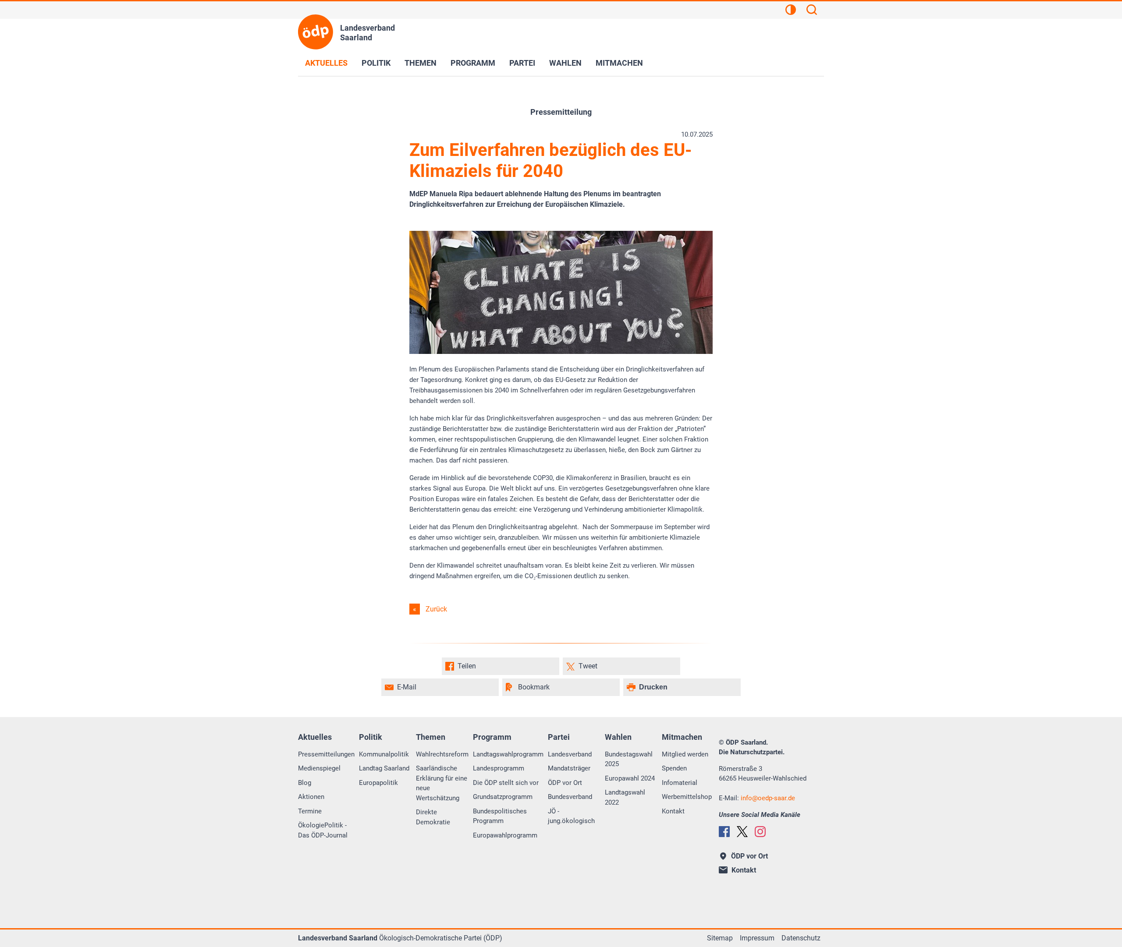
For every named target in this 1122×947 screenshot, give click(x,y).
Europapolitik (378, 783)
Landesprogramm (498, 768)
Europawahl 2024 (630, 778)
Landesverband (570, 754)
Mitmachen (619, 62)
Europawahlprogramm (505, 835)
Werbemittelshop (687, 797)
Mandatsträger (569, 768)
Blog (304, 783)
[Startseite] (315, 31)
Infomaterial (679, 783)
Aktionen (311, 797)
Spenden (674, 768)
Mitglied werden (685, 754)
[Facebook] (724, 831)
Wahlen (565, 62)
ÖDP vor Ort (565, 783)
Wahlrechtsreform (442, 754)
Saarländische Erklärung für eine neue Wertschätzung (441, 783)
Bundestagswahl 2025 (629, 759)
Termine (310, 811)
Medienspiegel (319, 768)
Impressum (757, 938)
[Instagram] (760, 831)
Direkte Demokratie (433, 817)
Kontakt (673, 811)
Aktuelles (326, 62)
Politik (376, 62)
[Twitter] (742, 831)
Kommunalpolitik (384, 754)
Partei (522, 62)
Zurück (436, 609)
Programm (473, 62)
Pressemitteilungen (326, 754)
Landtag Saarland (384, 768)
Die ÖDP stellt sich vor (506, 783)
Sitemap (720, 938)
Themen (421, 62)
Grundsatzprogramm (503, 797)
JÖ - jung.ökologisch (571, 816)
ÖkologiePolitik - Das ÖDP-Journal (323, 830)
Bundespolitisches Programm (500, 816)
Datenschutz (800, 938)
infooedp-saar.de (768, 798)
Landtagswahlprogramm (508, 754)
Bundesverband (570, 797)
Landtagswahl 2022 (625, 797)
